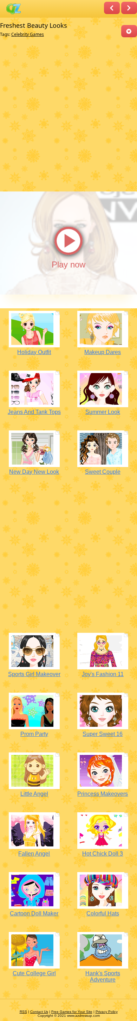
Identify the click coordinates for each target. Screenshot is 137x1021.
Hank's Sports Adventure (102, 976)
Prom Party (34, 734)
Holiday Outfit (34, 352)
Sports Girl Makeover (34, 674)
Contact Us (39, 1012)
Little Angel (34, 794)
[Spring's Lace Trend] (129, 8)
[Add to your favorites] (129, 31)
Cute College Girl (34, 973)
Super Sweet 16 (103, 734)
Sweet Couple (102, 472)
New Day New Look (34, 472)
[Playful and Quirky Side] (112, 8)
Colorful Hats (102, 913)
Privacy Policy (107, 1012)
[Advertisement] (68, 114)
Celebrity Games (27, 34)
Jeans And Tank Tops (34, 412)
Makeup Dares (102, 352)
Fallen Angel (34, 854)
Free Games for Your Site (71, 1012)
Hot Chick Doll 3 (102, 854)
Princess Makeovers (102, 794)
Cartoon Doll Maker (34, 913)
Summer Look (102, 412)
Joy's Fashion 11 (103, 674)
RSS (23, 1012)
